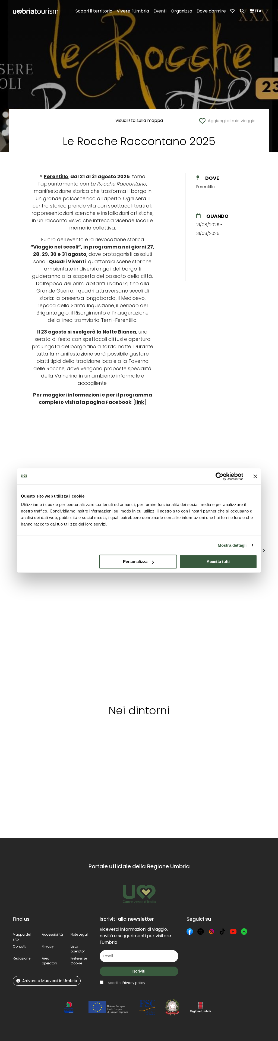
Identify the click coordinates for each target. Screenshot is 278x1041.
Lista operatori (78, 949)
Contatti (19, 946)
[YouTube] (233, 931)
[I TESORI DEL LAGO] (178, 627)
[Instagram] (211, 931)
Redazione (21, 958)
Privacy (48, 946)
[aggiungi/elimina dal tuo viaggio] (50, 746)
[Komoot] (244, 931)
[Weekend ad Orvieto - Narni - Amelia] (43, 627)
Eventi (159, 11)
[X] (200, 931)
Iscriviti (138, 971)
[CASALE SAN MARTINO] (92, 627)
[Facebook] (190, 931)
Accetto (126, 982)
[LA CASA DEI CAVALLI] (135, 627)
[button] (256, 11)
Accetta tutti (218, 561)
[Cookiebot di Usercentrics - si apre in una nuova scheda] (219, 476)
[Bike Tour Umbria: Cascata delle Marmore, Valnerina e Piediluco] (224, 627)
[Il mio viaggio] (233, 11)
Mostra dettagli (232, 545)
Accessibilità (52, 934)
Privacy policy (133, 982)
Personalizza (135, 561)
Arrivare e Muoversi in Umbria (49, 980)
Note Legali (80, 934)
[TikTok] (222, 931)
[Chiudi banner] (255, 476)
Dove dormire (211, 11)
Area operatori (49, 960)
